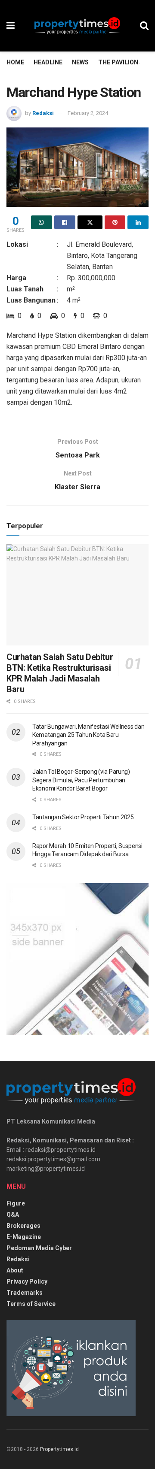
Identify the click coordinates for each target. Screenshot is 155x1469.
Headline (48, 62)
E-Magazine (23, 1236)
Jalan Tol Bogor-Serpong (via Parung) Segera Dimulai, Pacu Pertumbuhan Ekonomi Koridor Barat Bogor (81, 780)
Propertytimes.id (59, 1449)
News (80, 62)
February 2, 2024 (88, 113)
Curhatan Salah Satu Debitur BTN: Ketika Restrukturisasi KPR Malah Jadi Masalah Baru (59, 673)
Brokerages (23, 1225)
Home (15, 62)
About (14, 1270)
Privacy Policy (26, 1281)
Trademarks (24, 1292)
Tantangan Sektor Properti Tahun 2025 (83, 817)
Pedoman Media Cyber (39, 1248)
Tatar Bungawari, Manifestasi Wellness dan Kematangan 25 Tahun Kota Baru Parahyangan (88, 735)
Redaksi (43, 113)
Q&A (12, 1214)
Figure (15, 1203)
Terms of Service (31, 1303)
